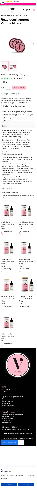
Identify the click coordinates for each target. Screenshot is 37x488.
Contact (4, 391)
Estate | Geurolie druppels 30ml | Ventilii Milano (8, 261)
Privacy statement (26, 433)
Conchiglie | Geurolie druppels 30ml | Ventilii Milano (26, 299)
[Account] (27, 10)
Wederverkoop (6, 403)
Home (3, 15)
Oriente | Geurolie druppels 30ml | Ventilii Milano (26, 261)
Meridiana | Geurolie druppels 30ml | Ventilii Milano (8, 299)
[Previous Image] (2, 43)
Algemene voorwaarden (12, 433)
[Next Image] (33, 43)
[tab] (18, 126)
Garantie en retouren (8, 399)
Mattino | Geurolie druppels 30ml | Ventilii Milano (8, 336)
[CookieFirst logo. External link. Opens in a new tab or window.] (2, 470)
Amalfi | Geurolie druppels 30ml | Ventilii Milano (8, 224)
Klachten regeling (7, 401)
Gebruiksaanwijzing (8, 405)
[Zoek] (23, 10)
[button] (5, 66)
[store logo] (13, 9)
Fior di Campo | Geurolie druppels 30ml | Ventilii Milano (26, 224)
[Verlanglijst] (30, 10)
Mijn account (6, 389)
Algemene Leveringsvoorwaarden (12, 397)
